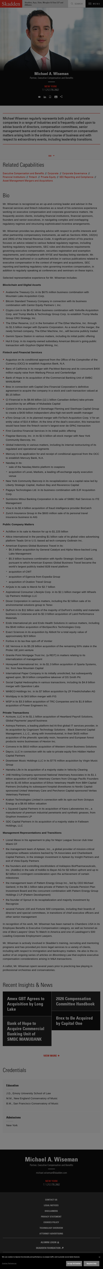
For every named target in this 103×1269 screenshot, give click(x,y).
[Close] (99, 1257)
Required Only (91, 1263)
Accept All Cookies (74, 1263)
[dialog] (51, 1261)
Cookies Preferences (9, 1263)
